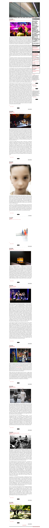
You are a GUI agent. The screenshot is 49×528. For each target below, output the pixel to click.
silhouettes (17, 219)
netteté (21, 347)
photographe (25, 347)
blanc (10, 219)
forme (13, 163)
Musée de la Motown (19, 347)
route (35, 36)
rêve (29, 287)
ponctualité (20, 163)
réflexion (24, 163)
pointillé (18, 163)
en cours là (34, 64)
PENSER (24, 17)
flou (12, 163)
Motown (16, 347)
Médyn (19, 17)
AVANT (27, 17)
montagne (36, 30)
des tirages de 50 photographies (35, 46)
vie (32, 41)
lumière (34, 29)
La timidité (10, 218)
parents (23, 347)
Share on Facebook (12, 106)
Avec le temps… (34, 74)
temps (13, 434)
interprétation (21, 287)
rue (37, 36)
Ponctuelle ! (11, 162)
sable (33, 37)
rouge (15, 219)
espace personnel (34, 69)
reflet (36, 35)
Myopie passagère (12, 346)
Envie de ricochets (34, 84)
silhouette (35, 38)
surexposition (19, 219)
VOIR (21, 17)
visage (25, 163)
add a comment (30, 109)
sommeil (30, 287)
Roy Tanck (33, 43)
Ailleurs (30, 17)
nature (38, 31)
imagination (19, 287)
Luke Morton (37, 43)
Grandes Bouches (15, 287)
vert (38, 40)
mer (33, 30)
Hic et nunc (11, 17)
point (17, 163)
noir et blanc (28, 287)
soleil (33, 40)
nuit (37, 32)
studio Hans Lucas (35, 66)
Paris (35, 33)
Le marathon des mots (24, 287)
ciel (36, 22)
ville (34, 41)
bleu (11, 219)
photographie (27, 347)
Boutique (33, 17)
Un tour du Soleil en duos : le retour (35, 57)
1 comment (30, 215)
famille (13, 347)
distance (11, 163)
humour (34, 27)
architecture (35, 21)
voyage (37, 41)
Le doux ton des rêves (12, 286)
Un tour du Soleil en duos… (35, 55)
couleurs (13, 219)
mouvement (34, 31)
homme (36, 26)
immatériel (15, 163)
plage (33, 35)
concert (10, 287)
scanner (12, 434)
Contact (36, 17)
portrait (22, 163)
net (16, 163)
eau (33, 25)
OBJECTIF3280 (15, 17)
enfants (12, 347)
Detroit (10, 347)
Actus (11, 20)
